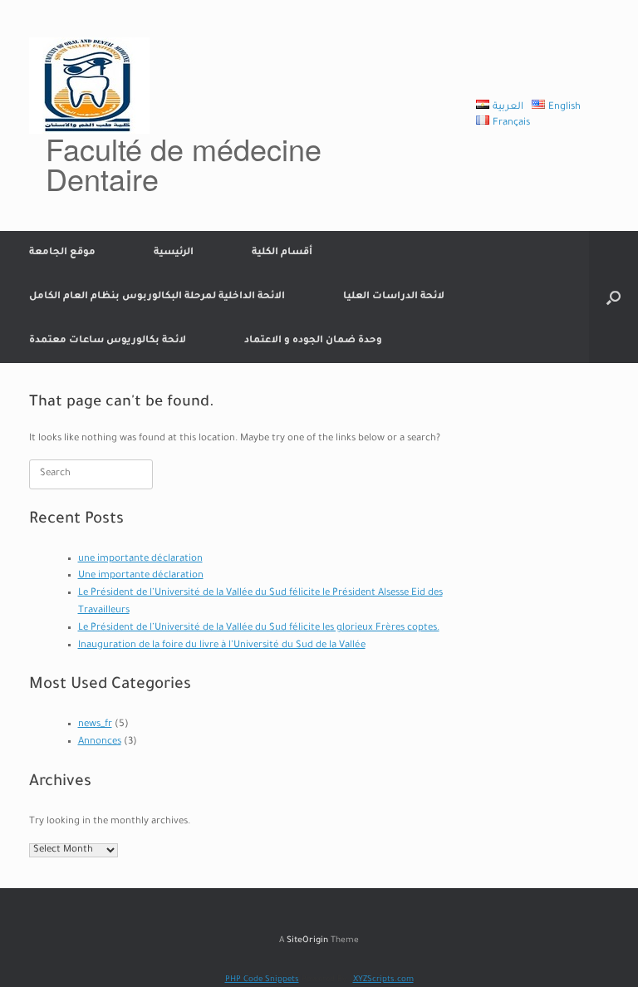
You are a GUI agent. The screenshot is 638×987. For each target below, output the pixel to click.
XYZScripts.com (383, 980)
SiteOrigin (307, 940)
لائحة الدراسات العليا (393, 297)
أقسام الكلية (282, 253)
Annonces (99, 742)
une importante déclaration (140, 559)
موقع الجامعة (62, 253)
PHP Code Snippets (262, 980)
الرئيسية (174, 253)
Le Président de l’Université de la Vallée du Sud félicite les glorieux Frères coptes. (258, 628)
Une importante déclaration (141, 576)
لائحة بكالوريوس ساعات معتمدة (107, 341)
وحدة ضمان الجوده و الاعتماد (313, 341)
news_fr (95, 724)
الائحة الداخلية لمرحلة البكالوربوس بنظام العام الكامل (157, 297)
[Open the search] (613, 297)
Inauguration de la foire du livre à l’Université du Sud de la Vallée (222, 646)
